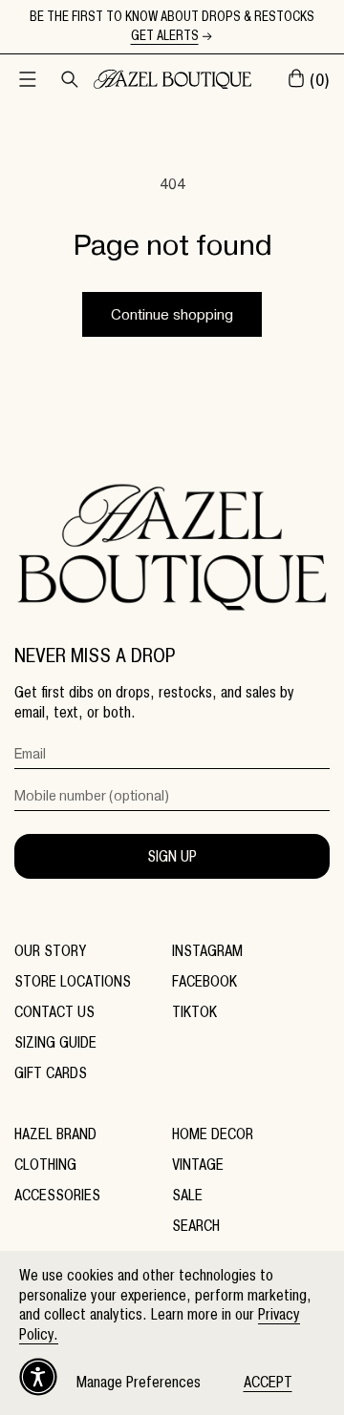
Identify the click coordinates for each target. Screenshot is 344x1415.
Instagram (207, 951)
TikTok (194, 1012)
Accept (268, 1382)
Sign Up (172, 856)
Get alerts (165, 36)
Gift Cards (50, 1073)
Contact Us (54, 1012)
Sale (187, 1195)
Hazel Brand (55, 1134)
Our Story (50, 951)
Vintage (198, 1164)
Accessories (57, 1195)
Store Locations (72, 981)
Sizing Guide (55, 1042)
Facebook (204, 981)
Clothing (45, 1164)
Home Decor (212, 1134)
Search (196, 1226)
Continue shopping (172, 314)
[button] (28, 79)
